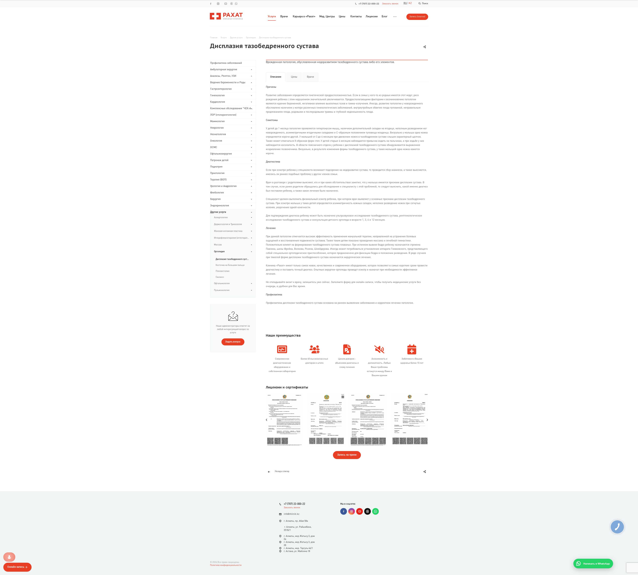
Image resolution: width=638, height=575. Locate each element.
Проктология (217, 173)
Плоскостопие (222, 271)
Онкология (216, 141)
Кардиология (217, 102)
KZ (410, 3)
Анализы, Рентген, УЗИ (223, 76)
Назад (267, 420)
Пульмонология (221, 290)
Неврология (217, 128)
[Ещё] (395, 16)
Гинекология (217, 95)
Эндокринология (219, 206)
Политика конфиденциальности (226, 565)
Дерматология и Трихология (228, 224)
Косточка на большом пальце (230, 265)
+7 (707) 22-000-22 (369, 4)
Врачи (310, 77)
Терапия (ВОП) (218, 180)
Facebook (343, 511)
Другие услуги (218, 212)
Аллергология (221, 217)
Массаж (218, 245)
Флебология (217, 193)
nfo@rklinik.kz (291, 514)
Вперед (427, 420)
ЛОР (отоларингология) (223, 115)
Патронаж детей (219, 160)
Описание (275, 77)
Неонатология (218, 134)
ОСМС (213, 147)
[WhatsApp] (236, 3)
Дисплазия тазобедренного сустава (233, 259)
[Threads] (231, 3)
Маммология (217, 121)
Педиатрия (216, 167)
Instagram (351, 511)
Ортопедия (219, 252)
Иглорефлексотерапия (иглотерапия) (232, 238)
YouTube (359, 511)
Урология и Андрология (223, 186)
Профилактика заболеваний (226, 63)
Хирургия (215, 199)
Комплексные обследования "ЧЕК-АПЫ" (233, 108)
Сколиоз (220, 277)
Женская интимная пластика (228, 231)
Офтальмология (222, 283)
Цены (294, 77)
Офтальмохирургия (221, 154)
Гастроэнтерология (221, 89)
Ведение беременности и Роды (227, 82)
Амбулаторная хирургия (223, 69)
